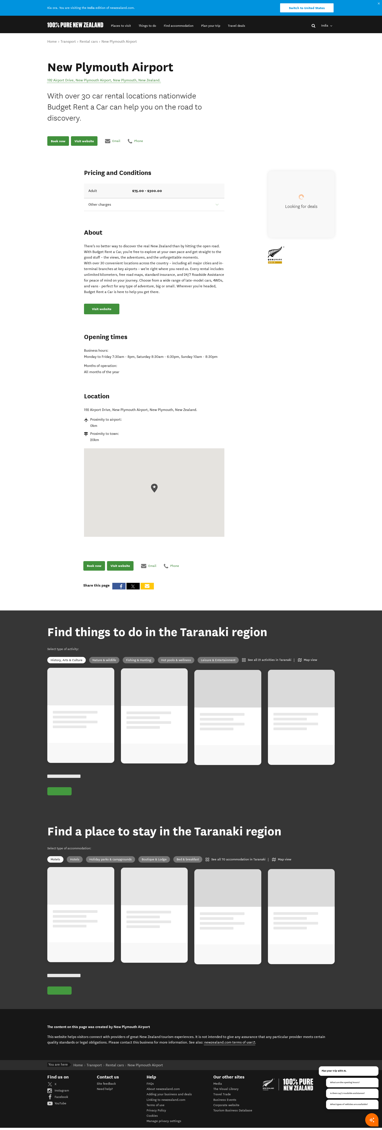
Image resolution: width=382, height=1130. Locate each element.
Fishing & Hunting (138, 660)
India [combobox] (325, 25)
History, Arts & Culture (66, 660)
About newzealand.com (163, 1089)
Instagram (61, 1090)
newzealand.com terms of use (229, 1042)
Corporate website (226, 1105)
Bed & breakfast (188, 859)
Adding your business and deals (169, 1094)
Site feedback (106, 1084)
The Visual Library (226, 1089)
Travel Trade (222, 1094)
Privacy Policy (156, 1110)
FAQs (150, 1084)
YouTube (60, 1103)
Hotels (74, 859)
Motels (55, 859)
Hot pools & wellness (176, 660)
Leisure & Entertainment (218, 660)
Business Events (224, 1100)
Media (217, 1084)
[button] (121, 26)
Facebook (61, 1097)
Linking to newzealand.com (166, 1100)
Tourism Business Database (232, 1110)
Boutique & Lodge (154, 859)
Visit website (84, 141)
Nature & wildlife (104, 660)
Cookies (152, 1116)
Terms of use (155, 1105)
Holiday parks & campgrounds (110, 859)
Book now (58, 141)
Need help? (105, 1089)
